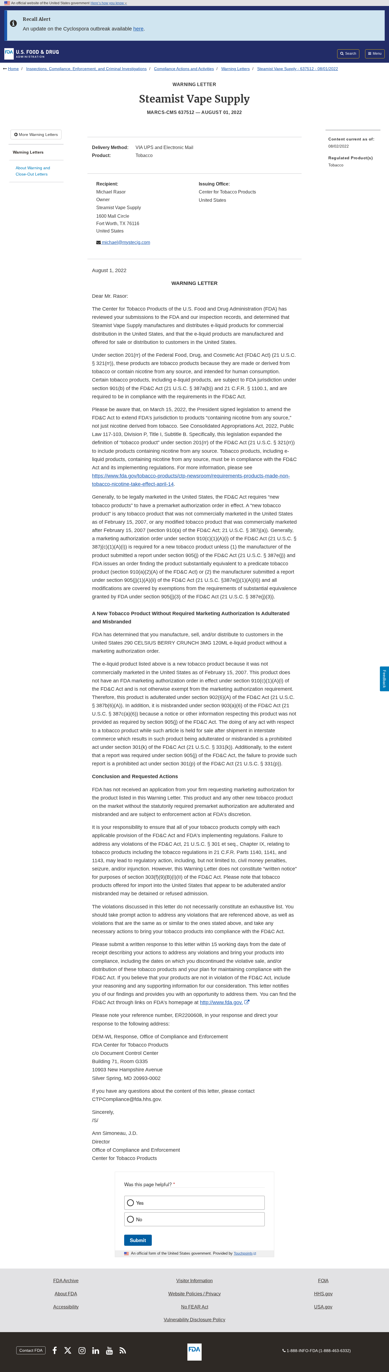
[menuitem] (352, 144)
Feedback (384, 679)
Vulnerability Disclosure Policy (194, 1319)
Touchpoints (243, 1253)
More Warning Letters (38, 134)
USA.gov (323, 1306)
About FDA (66, 1293)
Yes (140, 1202)
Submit (138, 1240)
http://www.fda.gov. (221, 1002)
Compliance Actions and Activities (184, 68)
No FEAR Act (194, 1306)
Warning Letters (235, 68)
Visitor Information (194, 1280)
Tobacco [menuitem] (335, 165)
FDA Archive (66, 1280)
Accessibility (66, 1306)
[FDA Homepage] (31, 53)
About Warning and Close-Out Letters (33, 171)
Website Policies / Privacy (194, 1293)
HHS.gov (323, 1293)
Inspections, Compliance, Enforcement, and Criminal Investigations (86, 68)
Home (13, 68)
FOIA (323, 1280)
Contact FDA (30, 1350)
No (139, 1219)
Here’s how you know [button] (108, 3)
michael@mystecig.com (125, 242)
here (138, 29)
